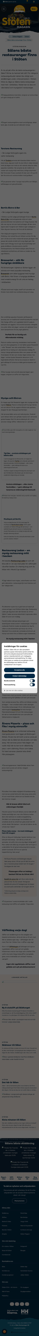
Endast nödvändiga (19, 676)
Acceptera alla (19, 670)
